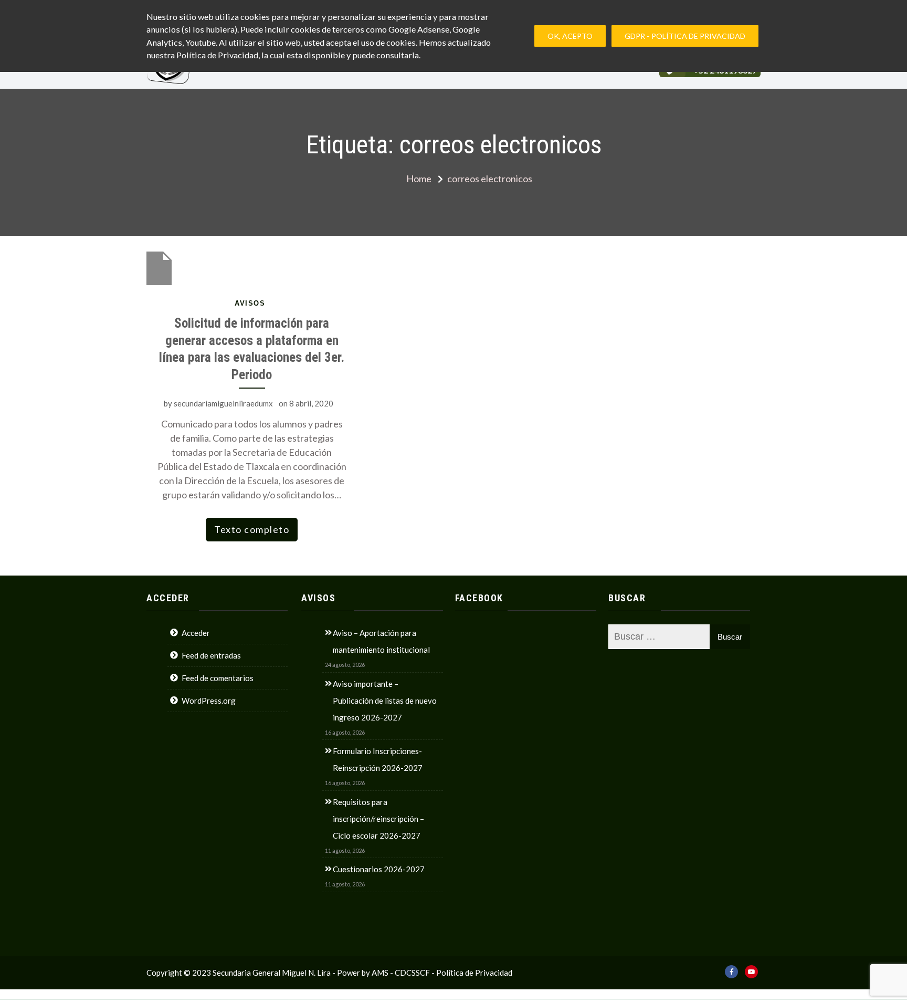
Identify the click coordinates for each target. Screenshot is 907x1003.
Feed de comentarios (218, 678)
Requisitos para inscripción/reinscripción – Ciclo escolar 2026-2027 (378, 818)
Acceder (196, 633)
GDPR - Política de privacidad (685, 36)
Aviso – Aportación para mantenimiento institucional (381, 641)
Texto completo (251, 529)
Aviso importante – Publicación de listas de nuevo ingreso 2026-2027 (385, 700)
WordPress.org (209, 700)
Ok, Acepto (570, 36)
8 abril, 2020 (311, 403)
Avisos (250, 303)
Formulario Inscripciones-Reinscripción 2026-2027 (378, 759)
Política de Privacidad (474, 972)
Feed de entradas (211, 655)
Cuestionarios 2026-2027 (379, 869)
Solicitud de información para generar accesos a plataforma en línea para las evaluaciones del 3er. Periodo (251, 349)
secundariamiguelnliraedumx (223, 403)
